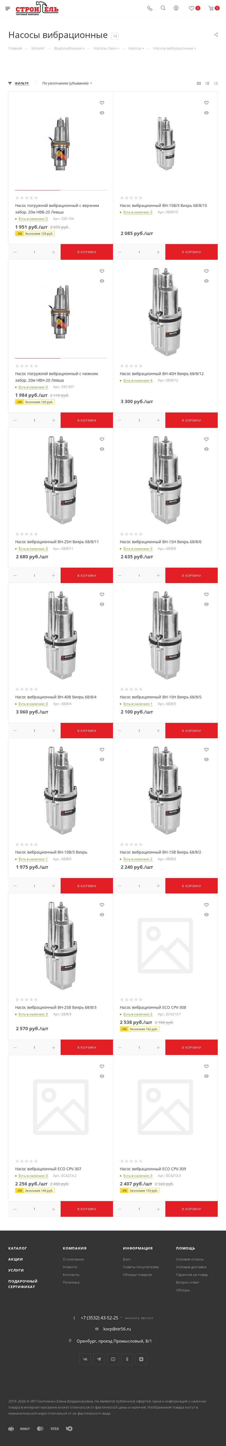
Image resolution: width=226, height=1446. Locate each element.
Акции (15, 1259)
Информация (138, 1248)
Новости (70, 1266)
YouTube (113, 1359)
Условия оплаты (190, 1259)
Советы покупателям (141, 1266)
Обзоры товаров (137, 1274)
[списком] (207, 83)
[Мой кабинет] (176, 8)
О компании (73, 1259)
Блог (127, 1259)
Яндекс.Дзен (141, 1359)
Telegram (99, 1359)
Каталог (17, 1248)
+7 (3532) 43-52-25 (99, 1318)
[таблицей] (216, 83)
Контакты (71, 1274)
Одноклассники (127, 1359)
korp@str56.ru (117, 1329)
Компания (75, 1248)
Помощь (185, 1248)
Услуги (16, 1270)
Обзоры (183, 1290)
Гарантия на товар (192, 1274)
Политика (71, 1282)
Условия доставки (191, 1266)
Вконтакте (85, 1359)
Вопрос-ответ (187, 1282)
